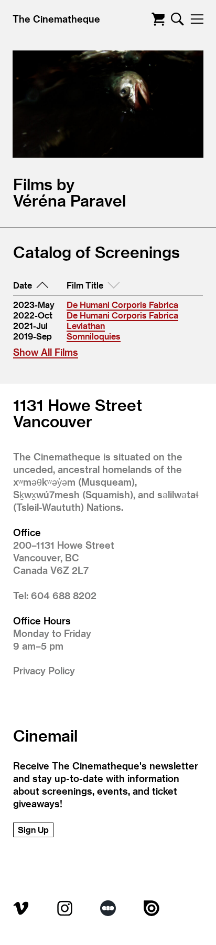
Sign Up (33, 830)
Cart (158, 19)
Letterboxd (108, 908)
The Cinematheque (56, 18)
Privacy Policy (44, 670)
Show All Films (45, 351)
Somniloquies (94, 336)
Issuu (151, 908)
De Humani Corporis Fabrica (122, 305)
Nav (196, 19)
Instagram (64, 908)
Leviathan (86, 326)
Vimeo (21, 908)
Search (177, 19)
